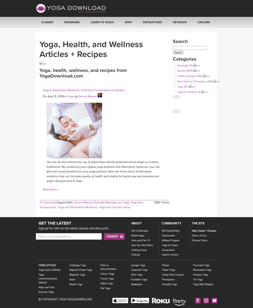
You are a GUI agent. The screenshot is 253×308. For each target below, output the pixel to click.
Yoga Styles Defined (49, 270)
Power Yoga (168, 270)
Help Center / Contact (204, 230)
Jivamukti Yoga (139, 270)
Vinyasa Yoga (200, 274)
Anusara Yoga (46, 292)
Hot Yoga (105, 288)
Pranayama (168, 279)
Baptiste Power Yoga (80, 270)
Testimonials (168, 235)
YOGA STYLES (47, 265)
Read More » (51, 189)
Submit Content (170, 254)
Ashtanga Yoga (77, 265)
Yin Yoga (198, 279)
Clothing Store (139, 250)
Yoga (71, 96)
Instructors (152, 22)
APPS (128, 22)
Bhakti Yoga (75, 284)
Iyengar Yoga (138, 265)
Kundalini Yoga (139, 279)
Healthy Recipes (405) (189, 76)
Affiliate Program (171, 240)
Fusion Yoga (107, 278)
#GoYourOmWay (171, 230)
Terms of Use (199, 235)
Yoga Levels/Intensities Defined (48, 278)
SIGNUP (112, 236)
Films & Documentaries (108, 267)
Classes (47, 22)
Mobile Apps (137, 235)
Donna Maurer (88, 96)
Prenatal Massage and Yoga (111, 202)
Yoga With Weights (203, 284)
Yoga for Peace (170, 245)
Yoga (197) (182, 86)
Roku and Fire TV (140, 240)
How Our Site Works (142, 245)
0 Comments (48, 202)
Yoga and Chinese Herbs (115, 207)
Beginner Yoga (77, 274)
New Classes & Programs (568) (194, 81)
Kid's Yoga (136, 274)
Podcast (135, 254)
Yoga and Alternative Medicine (77, 207)
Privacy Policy (199, 240)
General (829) (185, 70)
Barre (72, 279)
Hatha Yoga (106, 283)
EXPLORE (204, 22)
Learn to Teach (102, 22)
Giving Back (168, 250)
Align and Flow (46, 287)
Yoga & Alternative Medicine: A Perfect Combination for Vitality (83, 90)
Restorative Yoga (202, 270)
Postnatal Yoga (201, 265)
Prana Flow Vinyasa (173, 274)
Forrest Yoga (107, 273)
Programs (72, 22)
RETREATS (180, 22)
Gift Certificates (139, 230)
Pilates (165, 265)
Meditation (136, 284)
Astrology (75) (185, 65)
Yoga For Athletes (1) (188, 92)
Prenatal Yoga (169, 284)
